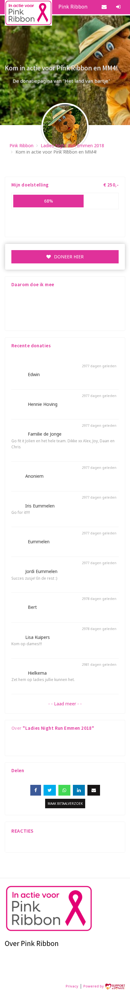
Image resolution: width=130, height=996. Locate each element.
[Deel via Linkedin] (79, 790)
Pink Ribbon (21, 145)
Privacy (72, 986)
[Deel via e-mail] (93, 790)
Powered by (94, 986)
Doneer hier (69, 257)
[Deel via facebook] (35, 790)
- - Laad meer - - (65, 704)
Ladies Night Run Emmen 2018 (72, 145)
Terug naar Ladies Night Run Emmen (82, 167)
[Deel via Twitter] (50, 790)
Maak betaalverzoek (65, 803)
